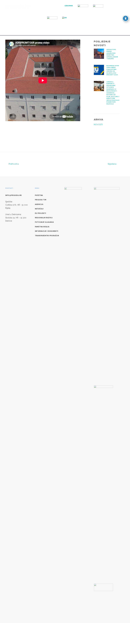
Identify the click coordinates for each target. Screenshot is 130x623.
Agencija (39, 204)
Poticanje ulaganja (44, 222)
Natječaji (39, 209)
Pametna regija (42, 227)
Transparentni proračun (47, 236)
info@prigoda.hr (13, 195)
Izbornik (69, 6)
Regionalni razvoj (44, 218)
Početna (39, 195)
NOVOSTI (98, 124)
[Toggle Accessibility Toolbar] (126, 18)
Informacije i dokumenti (46, 231)
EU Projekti (40, 213)
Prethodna (13, 164)
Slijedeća (112, 164)
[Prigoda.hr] (18, 7)
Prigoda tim (40, 200)
